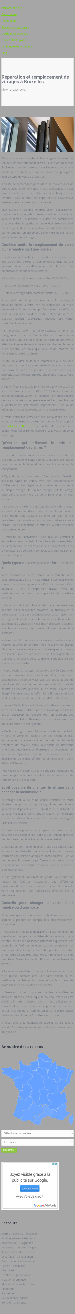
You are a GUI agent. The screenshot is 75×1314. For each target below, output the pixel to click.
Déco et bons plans (13, 40)
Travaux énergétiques (15, 27)
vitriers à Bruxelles (21, 426)
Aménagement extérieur (16, 46)
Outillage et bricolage (14, 33)
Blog (4, 53)
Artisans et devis (12, 8)
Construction (9, 14)
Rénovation (8, 20)
